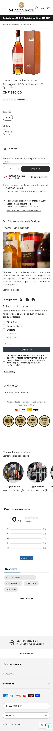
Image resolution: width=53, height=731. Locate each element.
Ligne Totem (13, 486)
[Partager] (27, 300)
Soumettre (27, 349)
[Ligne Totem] (13, 472)
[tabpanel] (26, 601)
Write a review (26, 558)
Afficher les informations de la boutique (24, 210)
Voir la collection (11, 289)
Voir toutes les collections (16, 456)
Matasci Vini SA (14, 724)
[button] (49, 8)
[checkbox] (11, 589)
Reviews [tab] (12, 569)
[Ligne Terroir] (37, 472)
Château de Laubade (12, 80)
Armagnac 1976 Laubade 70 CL (22, 24)
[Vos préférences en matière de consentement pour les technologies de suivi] (48, 726)
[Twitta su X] (21, 300)
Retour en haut (26, 653)
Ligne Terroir (37, 486)
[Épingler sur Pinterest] (33, 300)
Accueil (5, 24)
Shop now (35, 169)
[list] (26, 52)
